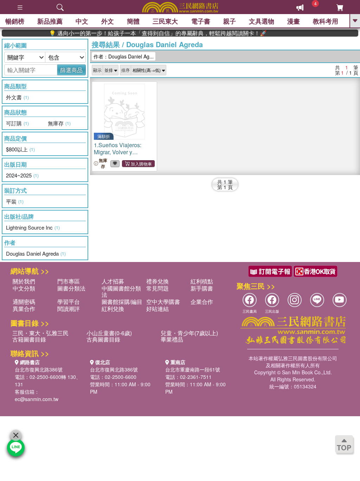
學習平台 (68, 302)
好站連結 (157, 309)
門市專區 (68, 281)
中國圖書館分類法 (121, 291)
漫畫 (293, 21)
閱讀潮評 (68, 309)
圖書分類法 (71, 288)
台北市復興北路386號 (39, 369)
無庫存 (103, 163)
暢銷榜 (14, 21)
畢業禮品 (172, 339)
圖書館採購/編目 (122, 302)
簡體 (133, 21)
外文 (107, 21)
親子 (229, 21)
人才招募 (113, 281)
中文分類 (24, 288)
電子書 (200, 21)
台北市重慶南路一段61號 (192, 369)
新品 (50, 21)
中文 (82, 21)
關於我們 (24, 281)
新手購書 (202, 288)
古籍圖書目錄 (29, 339)
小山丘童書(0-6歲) (109, 333)
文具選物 (261, 21)
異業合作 (24, 309)
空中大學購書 (163, 302)
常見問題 (157, 288)
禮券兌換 (157, 281)
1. (122, 155)
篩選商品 (71, 70)
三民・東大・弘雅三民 (40, 333)
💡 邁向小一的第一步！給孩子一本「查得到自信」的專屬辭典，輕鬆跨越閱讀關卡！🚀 (151, 33)
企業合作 (202, 302)
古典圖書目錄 (103, 339)
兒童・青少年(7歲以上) (189, 333)
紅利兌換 (113, 309)
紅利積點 (202, 281)
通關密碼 (24, 302)
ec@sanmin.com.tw (36, 398)
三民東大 (165, 21)
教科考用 (325, 21)
